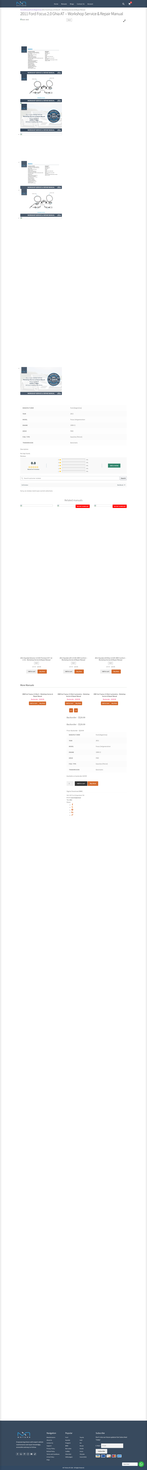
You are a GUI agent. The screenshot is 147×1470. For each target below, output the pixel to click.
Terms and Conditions (53, 1454)
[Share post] (72, 805)
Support (49, 1446)
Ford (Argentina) (36, 10)
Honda (82, 1448)
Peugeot (67, 1443)
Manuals (64, 4)
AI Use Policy (50, 1457)
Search (123, 478)
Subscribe (101, 1451)
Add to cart (81, 783)
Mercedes (68, 1448)
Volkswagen (68, 1457)
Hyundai (67, 1440)
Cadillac (67, 1451)
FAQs (48, 1460)
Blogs (72, 4)
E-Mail (98, 1446)
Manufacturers (51, 1437)
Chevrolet (68, 1454)
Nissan (82, 1446)
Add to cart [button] (31, 671)
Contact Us (80, 4)
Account (90, 4)
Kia (81, 1443)
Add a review (114, 465)
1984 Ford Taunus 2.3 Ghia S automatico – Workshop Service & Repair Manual (74, 695)
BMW (66, 1446)
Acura (81, 1451)
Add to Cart (33, 703)
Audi (81, 1440)
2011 (70, 800)
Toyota (82, 1437)
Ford (66, 1437)
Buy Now (42, 671)
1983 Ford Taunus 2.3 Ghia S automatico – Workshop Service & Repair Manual (110, 695)
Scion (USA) (83, 1457)
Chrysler (82, 1454)
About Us (49, 1440)
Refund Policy (51, 1451)
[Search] (124, 4)
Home (56, 4)
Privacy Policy (51, 1448)
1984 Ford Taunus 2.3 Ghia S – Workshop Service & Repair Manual (37, 695)
